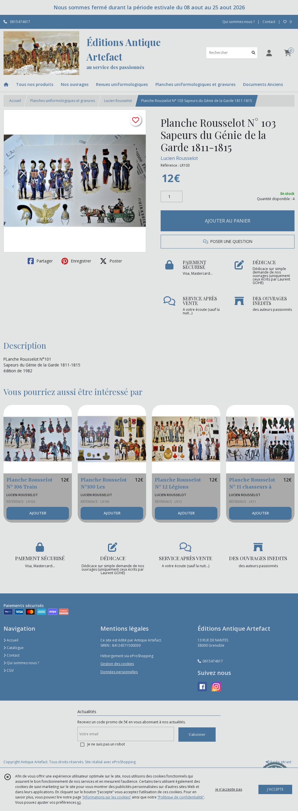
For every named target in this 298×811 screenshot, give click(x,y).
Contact (268, 21)
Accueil (15, 100)
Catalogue (15, 647)
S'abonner (197, 734)
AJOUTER (37, 513)
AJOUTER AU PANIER (227, 221)
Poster (115, 261)
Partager (44, 261)
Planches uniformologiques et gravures (62, 100)
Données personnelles (119, 671)
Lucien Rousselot (118, 100)
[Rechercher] (253, 53)
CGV (10, 670)
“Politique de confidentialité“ (180, 797)
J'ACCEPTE (275, 789)
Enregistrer (80, 261)
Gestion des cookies (117, 663)
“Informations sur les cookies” (106, 797)
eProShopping (124, 761)
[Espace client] (269, 53)
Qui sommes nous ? (22, 662)
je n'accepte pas (228, 789)
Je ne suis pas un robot (106, 744)
